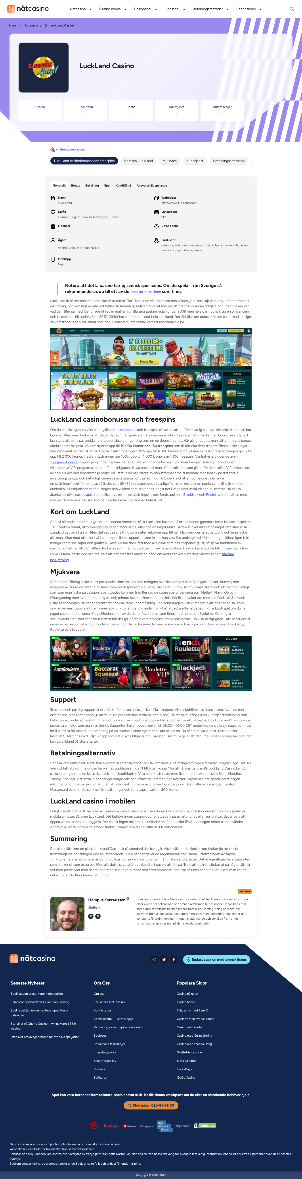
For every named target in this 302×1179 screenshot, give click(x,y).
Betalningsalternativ (229, 161)
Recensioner (246, 9)
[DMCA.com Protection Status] (205, 1126)
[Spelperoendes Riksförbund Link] (147, 1126)
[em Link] (98, 916)
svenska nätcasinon (145, 292)
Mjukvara (169, 161)
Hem (12, 25)
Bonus (75, 185)
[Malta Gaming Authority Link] (182, 1126)
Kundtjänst (194, 161)
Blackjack (190, 494)
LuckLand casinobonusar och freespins (84, 161)
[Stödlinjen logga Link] (112, 1126)
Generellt (59, 185)
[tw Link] (91, 916)
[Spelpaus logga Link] (129, 1126)
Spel (107, 185)
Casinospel (142, 9)
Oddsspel (172, 9)
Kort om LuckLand (138, 161)
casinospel (83, 494)
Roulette (213, 494)
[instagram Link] (154, 960)
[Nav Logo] (28, 9)
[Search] (289, 9)
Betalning (92, 185)
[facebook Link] (174, 960)
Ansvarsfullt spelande (152, 185)
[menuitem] (81, 9)
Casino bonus (109, 9)
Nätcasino (78, 9)
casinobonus (126, 430)
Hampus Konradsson (72, 149)
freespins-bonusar (64, 462)
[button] (194, 911)
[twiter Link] (164, 960)
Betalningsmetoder (208, 9)
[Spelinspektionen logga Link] (165, 1126)
